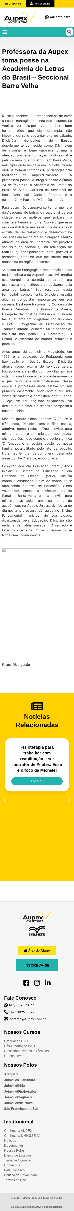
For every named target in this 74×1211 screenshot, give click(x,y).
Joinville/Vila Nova (18, 1103)
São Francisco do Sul (21, 1108)
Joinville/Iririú (14, 1085)
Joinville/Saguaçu (18, 1097)
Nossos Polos (20, 1065)
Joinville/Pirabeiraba (20, 1091)
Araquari (11, 1074)
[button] (5, 32)
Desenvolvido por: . (37, 1206)
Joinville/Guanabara (19, 1080)
